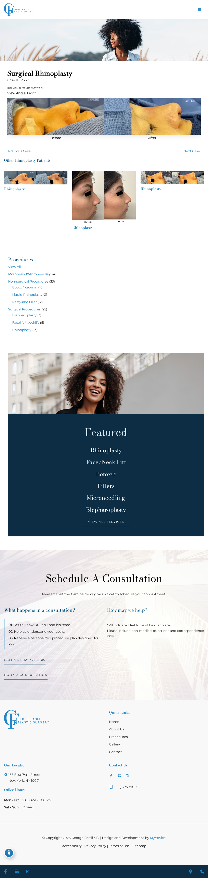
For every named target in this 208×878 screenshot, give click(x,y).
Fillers (106, 486)
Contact (115, 752)
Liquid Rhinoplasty (27, 295)
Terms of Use (119, 846)
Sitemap (139, 846)
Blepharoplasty (24, 315)
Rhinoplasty (21, 330)
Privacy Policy (95, 846)
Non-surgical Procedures (28, 281)
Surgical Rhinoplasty (39, 73)
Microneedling (106, 497)
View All (14, 267)
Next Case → (193, 151)
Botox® (106, 474)
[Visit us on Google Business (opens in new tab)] (119, 776)
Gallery (114, 744)
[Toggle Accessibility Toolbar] (9, 853)
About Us (116, 729)
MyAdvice (158, 838)
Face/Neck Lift (106, 462)
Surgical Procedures (24, 309)
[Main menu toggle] (199, 9)
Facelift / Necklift (25, 322)
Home (114, 722)
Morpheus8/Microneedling (29, 274)
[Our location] (190, 871)
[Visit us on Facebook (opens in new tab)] (111, 776)
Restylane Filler (24, 302)
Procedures (118, 737)
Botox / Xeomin (24, 287)
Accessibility (72, 846)
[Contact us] (202, 871)
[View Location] (6, 774)
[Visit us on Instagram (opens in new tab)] (127, 776)
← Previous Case (17, 151)
